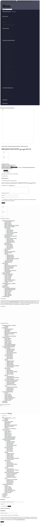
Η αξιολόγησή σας (5, 193)
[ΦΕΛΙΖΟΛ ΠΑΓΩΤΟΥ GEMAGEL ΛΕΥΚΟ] (6, 156)
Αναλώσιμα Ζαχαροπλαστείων (8, 40)
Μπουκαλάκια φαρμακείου (10, 37)
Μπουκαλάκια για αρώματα (10, 36)
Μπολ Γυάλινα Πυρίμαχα (12, 47)
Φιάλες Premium (8, 34)
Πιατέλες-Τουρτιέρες (9, 96)
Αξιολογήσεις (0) (7, 171)
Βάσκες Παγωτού (10, 73)
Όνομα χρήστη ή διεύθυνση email (7, 501)
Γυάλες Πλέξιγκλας (6, 272)
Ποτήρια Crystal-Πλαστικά (12, 81)
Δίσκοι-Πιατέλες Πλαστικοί (12, 66)
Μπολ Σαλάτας (10, 85)
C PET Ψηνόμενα (10, 61)
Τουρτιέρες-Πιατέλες (11, 77)
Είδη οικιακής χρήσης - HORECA (9, 283)
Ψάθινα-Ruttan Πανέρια (11, 79)
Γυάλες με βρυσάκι (8, 93)
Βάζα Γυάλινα (5, 16)
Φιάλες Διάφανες (8, 30)
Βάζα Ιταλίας (7, 21)
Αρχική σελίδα (4, 146)
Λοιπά (6, 80)
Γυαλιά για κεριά (8, 97)
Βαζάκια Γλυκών (10, 83)
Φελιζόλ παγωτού (10, 71)
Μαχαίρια (6, 13)
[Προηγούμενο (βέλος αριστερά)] (0, 525)
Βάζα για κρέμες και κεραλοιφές (11, 22)
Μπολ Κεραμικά (10, 46)
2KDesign (10, 413)
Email (2, 197)
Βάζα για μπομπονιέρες (9, 23)
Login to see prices (5, 163)
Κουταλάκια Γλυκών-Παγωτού (13, 72)
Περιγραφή (6, 170)
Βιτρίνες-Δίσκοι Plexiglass (12, 75)
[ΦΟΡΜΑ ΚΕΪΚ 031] (6, 161)
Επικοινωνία (5, 103)
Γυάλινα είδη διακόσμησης (7, 87)
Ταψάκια (6, 54)
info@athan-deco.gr (6, 497)
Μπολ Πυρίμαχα (10, 53)
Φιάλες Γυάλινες (5, 28)
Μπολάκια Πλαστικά (11, 43)
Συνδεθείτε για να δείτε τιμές (7, 166)
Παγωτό (6, 69)
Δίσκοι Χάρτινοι (10, 65)
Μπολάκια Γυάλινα (10, 45)
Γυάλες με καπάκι (8, 92)
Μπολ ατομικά (7, 42)
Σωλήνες (6, 90)
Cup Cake (9, 64)
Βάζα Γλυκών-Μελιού (9, 18)
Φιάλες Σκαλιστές (8, 35)
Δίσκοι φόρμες (7, 62)
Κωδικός (2, 504)
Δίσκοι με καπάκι (10, 67)
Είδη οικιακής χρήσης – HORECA (9, 11)
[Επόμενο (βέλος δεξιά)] (1, 525)
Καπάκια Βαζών (8, 20)
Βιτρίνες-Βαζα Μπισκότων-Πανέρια (12, 74)
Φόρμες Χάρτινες (10, 68)
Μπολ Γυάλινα (9, 52)
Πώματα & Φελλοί (8, 33)
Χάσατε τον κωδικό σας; (5, 508)
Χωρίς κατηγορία (5, 296)
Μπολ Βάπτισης (10, 48)
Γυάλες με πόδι (8, 91)
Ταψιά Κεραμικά (10, 58)
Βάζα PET (7, 24)
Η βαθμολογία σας (5, 185)
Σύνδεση (9, 506)
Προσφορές (4, 99)
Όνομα (3, 195)
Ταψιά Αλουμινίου (10, 59)
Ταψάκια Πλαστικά (10, 55)
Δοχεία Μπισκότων (10, 78)
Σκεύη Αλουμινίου (10, 84)
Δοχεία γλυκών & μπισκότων (10, 25)
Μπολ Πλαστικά (10, 51)
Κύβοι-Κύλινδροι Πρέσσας (10, 94)
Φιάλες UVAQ (7, 31)
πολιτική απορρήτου (21, 519)
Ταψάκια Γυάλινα (10, 56)
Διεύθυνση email (4, 513)
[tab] (21, 170)
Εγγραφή (2, 521)
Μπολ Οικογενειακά (9, 49)
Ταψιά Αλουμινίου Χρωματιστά (13, 60)
